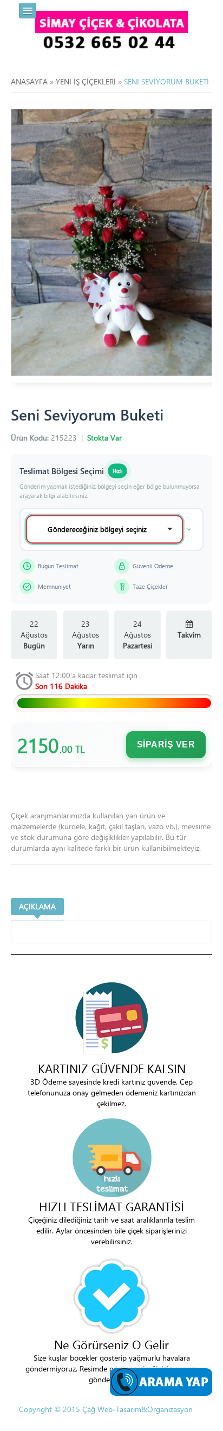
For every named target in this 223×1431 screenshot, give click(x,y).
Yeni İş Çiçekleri (86, 81)
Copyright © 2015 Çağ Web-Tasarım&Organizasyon (106, 1409)
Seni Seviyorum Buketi (166, 81)
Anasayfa (29, 81)
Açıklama (37, 906)
